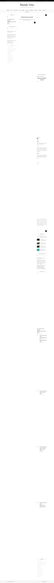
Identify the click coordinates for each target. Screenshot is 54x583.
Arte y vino (34, 0)
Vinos (15, 0)
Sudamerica (22, 0)
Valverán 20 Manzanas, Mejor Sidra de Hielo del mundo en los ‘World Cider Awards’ (43, 240)
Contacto (31, 0)
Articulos (25, 0)
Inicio (8, 0)
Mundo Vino (27, 4)
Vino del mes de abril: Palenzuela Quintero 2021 (43, 504)
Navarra (17, 0)
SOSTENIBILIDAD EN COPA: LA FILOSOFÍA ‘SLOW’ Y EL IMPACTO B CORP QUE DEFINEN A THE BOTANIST (43, 250)
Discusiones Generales (11, 50)
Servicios (28, 0)
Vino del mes (12, 0)
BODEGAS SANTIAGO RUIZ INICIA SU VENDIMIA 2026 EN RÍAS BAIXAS (43, 247)
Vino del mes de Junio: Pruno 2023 (43, 392)
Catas (9, 0)
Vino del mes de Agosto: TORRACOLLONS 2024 (11, 21)
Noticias (20, 0)
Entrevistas (10, 51)
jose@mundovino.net (10, 42)
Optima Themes (13, 581)
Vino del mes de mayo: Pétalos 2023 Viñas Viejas (43, 448)
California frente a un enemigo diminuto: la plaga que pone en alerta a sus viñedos (43, 237)
